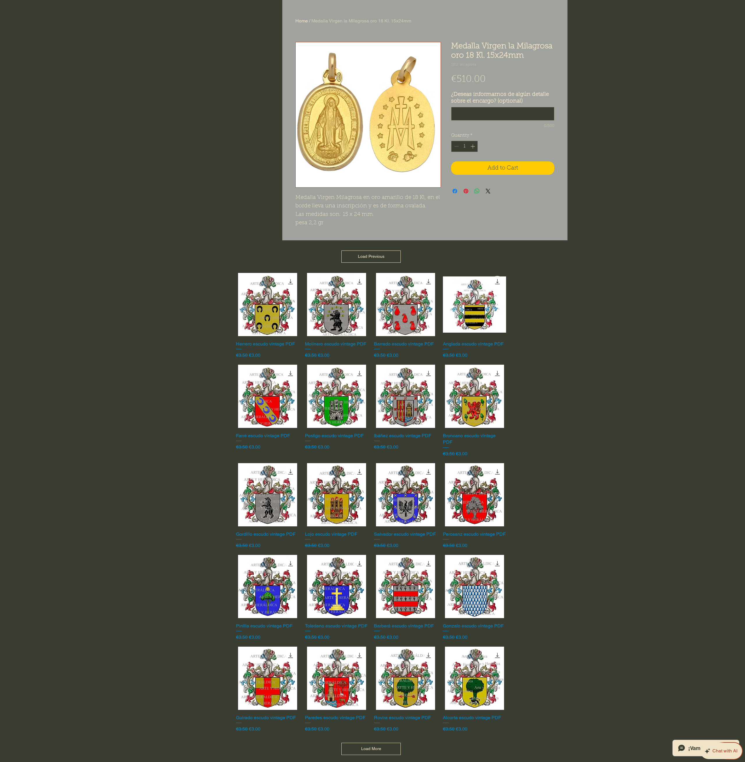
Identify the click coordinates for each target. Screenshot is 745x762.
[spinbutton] (464, 146)
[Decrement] (456, 146)
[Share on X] (488, 191)
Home (301, 21)
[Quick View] (267, 304)
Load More (371, 748)
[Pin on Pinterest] (465, 191)
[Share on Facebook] (454, 191)
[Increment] (473, 146)
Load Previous (371, 256)
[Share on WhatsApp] (476, 191)
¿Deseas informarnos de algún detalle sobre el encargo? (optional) (500, 98)
